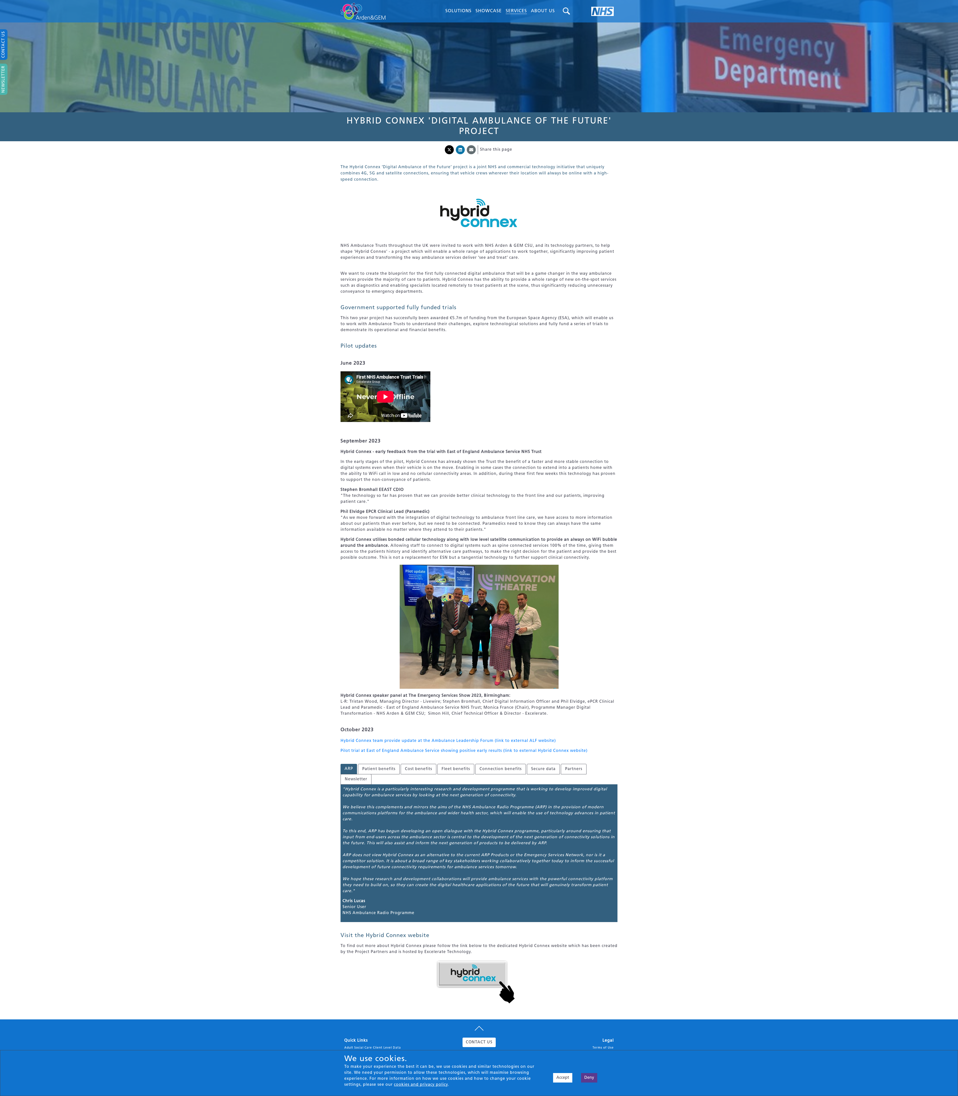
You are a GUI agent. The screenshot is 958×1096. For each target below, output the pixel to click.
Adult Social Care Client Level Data (372, 1047)
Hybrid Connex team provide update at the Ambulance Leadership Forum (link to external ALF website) (448, 741)
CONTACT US (479, 1042)
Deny (589, 1078)
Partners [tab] (573, 769)
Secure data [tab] (543, 769)
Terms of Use (603, 1047)
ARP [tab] (349, 769)
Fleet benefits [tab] (456, 769)
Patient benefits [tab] (378, 769)
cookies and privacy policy (421, 1085)
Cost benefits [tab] (418, 769)
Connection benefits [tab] (500, 769)
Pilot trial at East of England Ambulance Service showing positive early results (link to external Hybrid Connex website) (464, 751)
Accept (562, 1078)
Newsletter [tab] (356, 779)
